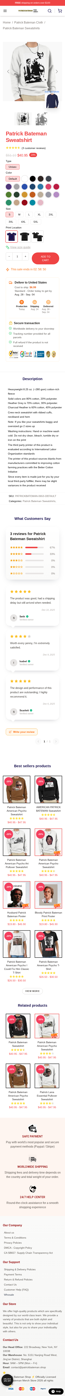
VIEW (17, 799)
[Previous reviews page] (38, 741)
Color (9, 172)
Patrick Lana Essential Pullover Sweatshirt (47, 1096)
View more (32, 991)
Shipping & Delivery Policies (20, 1269)
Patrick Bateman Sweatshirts (21, 28)
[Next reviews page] (56, 741)
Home (7, 22)
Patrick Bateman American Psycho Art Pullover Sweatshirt (17, 863)
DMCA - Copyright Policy (18, 1247)
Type (8, 161)
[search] (49, 11)
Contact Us (10, 1284)
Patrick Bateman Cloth (28, 22)
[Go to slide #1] (23, 118)
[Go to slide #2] (42, 118)
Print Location (13, 227)
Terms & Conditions (15, 1237)
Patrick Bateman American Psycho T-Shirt (48, 965)
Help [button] (58, 1391)
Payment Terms (13, 1274)
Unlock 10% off (7, 1380)
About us (9, 1232)
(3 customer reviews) (34, 148)
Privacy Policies (13, 1242)
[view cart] (60, 11)
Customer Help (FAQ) (16, 1289)
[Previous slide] (8, 71)
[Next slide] (56, 71)
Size (8, 208)
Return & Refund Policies (18, 1279)
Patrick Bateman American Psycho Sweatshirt (17, 811)
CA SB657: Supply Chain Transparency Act (28, 1252)
